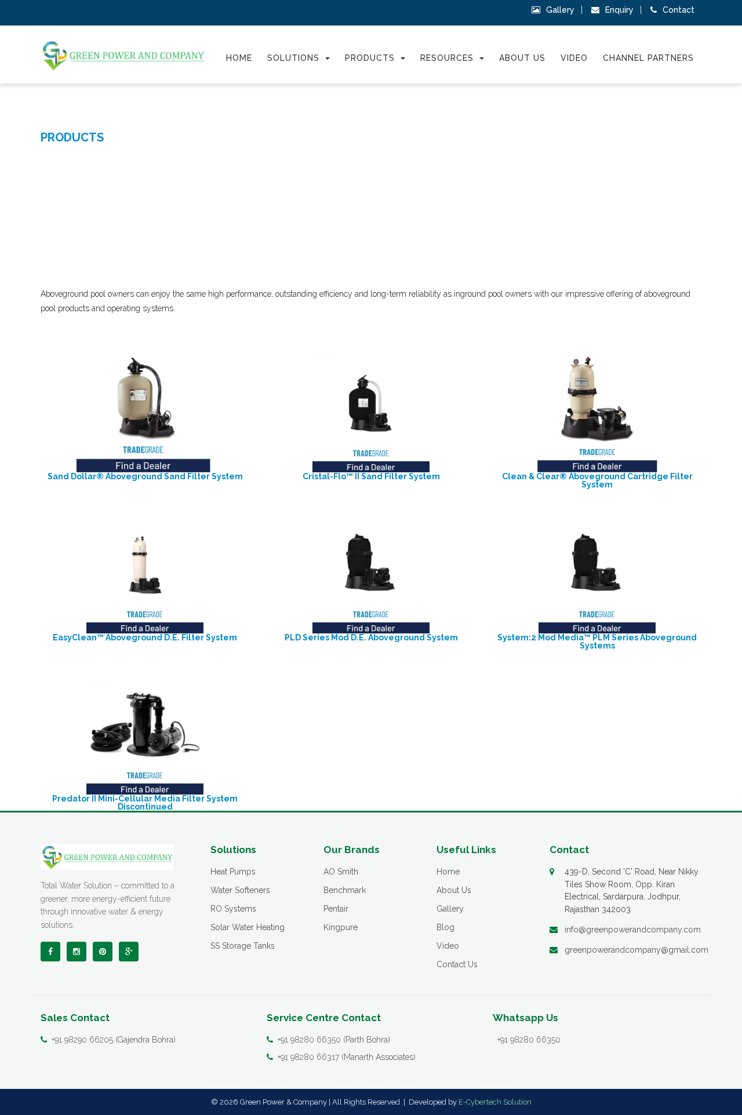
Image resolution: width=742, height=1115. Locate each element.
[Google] (129, 951)
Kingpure (340, 927)
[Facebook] (50, 951)
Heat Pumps (233, 871)
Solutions (294, 58)
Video (448, 945)
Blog (445, 927)
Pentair (335, 908)
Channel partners (648, 58)
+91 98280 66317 (308, 1057)
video (574, 58)
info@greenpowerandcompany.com (633, 929)
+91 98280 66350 (309, 1039)
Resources (448, 58)
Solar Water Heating (247, 927)
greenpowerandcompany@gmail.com (636, 949)
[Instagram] (76, 951)
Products (371, 58)
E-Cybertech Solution (495, 1102)
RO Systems (233, 908)
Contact (678, 10)
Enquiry (619, 10)
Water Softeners (240, 890)
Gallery (560, 10)
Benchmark (344, 890)
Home (239, 58)
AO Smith (340, 871)
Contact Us (457, 964)
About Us (522, 58)
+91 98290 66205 (82, 1039)
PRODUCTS (72, 137)
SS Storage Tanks (242, 945)
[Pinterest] (102, 951)
